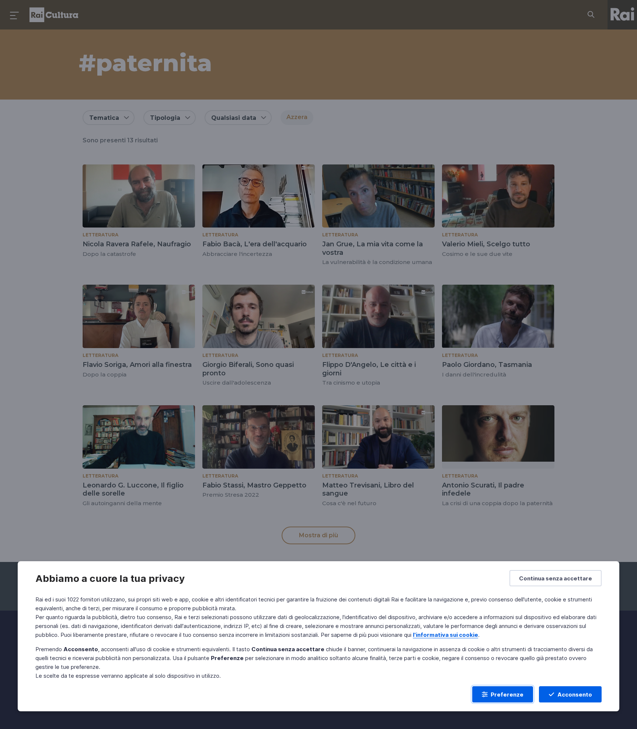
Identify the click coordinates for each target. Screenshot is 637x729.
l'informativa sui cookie (445, 634)
